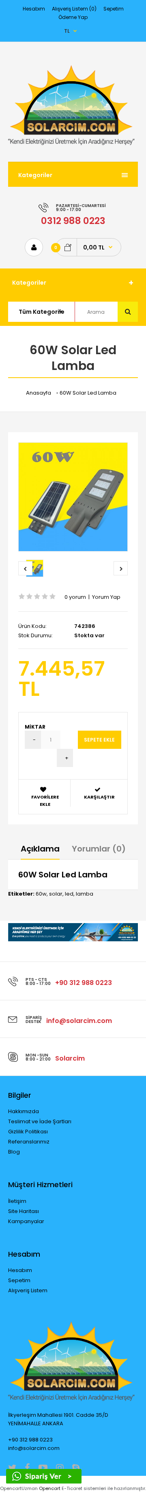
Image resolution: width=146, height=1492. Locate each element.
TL (67, 30)
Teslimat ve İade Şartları (39, 1121)
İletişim (17, 1201)
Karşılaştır (99, 797)
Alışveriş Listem (27, 1290)
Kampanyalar (26, 1221)
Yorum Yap (106, 597)
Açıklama (40, 848)
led (69, 894)
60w (41, 894)
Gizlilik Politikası (28, 1131)
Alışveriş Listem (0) (74, 8)
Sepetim (113, 8)
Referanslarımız (28, 1141)
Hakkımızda (23, 1111)
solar (55, 894)
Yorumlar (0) (99, 848)
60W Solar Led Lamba (88, 393)
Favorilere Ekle (45, 800)
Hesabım (34, 8)
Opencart (49, 1488)
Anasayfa (38, 393)
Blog (14, 1152)
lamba (84, 894)
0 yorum (75, 597)
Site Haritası (23, 1211)
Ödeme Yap (73, 17)
